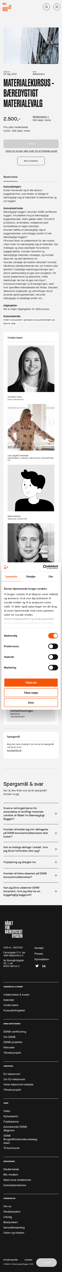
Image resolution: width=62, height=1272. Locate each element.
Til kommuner (11, 1148)
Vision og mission (13, 1232)
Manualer (9, 1047)
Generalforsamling (14, 1227)
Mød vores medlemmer (17, 1180)
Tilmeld (31, 143)
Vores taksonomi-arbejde (18, 1084)
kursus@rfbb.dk (14, 750)
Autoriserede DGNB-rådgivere (15, 1128)
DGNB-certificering (14, 1031)
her (17, 794)
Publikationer (11, 1121)
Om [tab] (51, 576)
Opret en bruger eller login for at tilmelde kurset (31, 151)
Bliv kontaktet (31, 161)
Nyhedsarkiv (10, 1116)
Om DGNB (9, 1037)
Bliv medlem (10, 1174)
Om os (7, 1206)
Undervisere (10, 1005)
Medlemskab (11, 1169)
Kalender (8, 1000)
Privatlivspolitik (10, 1260)
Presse (38, 953)
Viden (6, 1111)
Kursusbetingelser (14, 1010)
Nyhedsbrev (41, 959)
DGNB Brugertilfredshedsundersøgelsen (20, 1139)
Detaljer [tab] (31, 576)
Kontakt (39, 948)
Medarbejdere (11, 1211)
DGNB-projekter (12, 1042)
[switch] (53, 646)
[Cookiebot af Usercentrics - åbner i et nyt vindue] (43, 567)
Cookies (28, 1260)
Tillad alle (31, 682)
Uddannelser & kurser (16, 994)
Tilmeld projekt (12, 1052)
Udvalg (7, 1217)
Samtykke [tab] (11, 576)
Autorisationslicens (14, 1185)
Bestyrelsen (10, 1222)
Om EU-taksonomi (14, 1079)
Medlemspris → (41, 117)
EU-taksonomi (11, 1074)
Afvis (31, 702)
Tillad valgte (31, 692)
